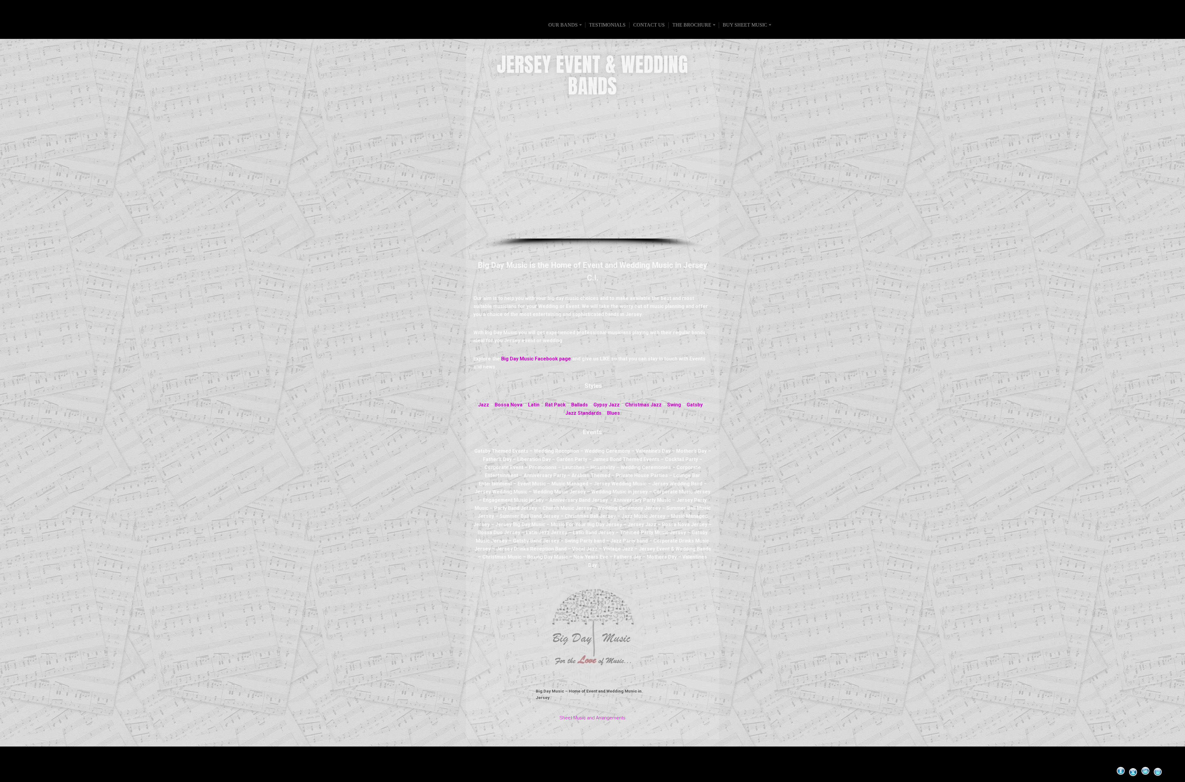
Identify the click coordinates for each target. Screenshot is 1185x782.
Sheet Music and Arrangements (592, 718)
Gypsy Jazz (606, 405)
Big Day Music (451, 25)
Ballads (579, 405)
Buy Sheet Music (745, 24)
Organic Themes (604, 767)
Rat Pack (555, 405)
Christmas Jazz (643, 405)
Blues (613, 413)
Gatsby (695, 405)
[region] (592, 177)
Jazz (483, 405)
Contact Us (649, 24)
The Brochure (691, 24)
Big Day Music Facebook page (536, 359)
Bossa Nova (508, 405)
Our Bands (563, 24)
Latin (533, 405)
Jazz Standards (583, 413)
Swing (674, 405)
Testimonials (607, 24)
